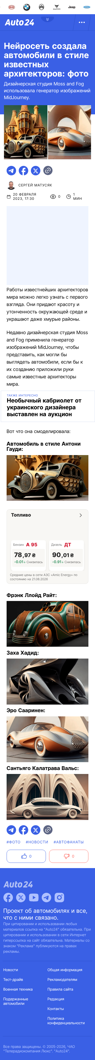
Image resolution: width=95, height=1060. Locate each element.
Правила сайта (60, 989)
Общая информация (65, 970)
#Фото (14, 842)
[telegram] (11, 170)
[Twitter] (21, 897)
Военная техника (18, 989)
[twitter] (35, 170)
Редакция (56, 999)
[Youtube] (34, 897)
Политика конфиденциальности (66, 1020)
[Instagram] (59, 897)
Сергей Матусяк (35, 185)
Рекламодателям (62, 979)
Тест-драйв (13, 979)
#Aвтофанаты (69, 842)
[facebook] (23, 170)
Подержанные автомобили (15, 1001)
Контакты (56, 1009)
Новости (10, 970)
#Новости (37, 842)
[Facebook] (8, 897)
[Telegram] (46, 897)
